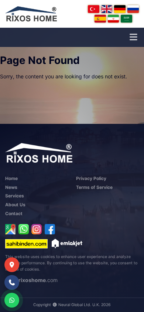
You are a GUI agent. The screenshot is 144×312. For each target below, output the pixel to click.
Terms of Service (94, 187)
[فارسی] (113, 19)
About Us (15, 204)
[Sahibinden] (26, 243)
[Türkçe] (93, 9)
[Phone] (11, 282)
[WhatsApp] (23, 229)
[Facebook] (50, 229)
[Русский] (133, 9)
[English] (107, 9)
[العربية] (126, 19)
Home (11, 178)
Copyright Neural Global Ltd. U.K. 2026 (71, 304)
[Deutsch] (120, 9)
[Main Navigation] (133, 37)
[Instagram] (36, 229)
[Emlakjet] (67, 243)
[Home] (31, 13)
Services (14, 196)
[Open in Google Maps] (10, 229)
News (11, 187)
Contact (14, 213)
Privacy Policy (91, 178)
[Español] (100, 19)
